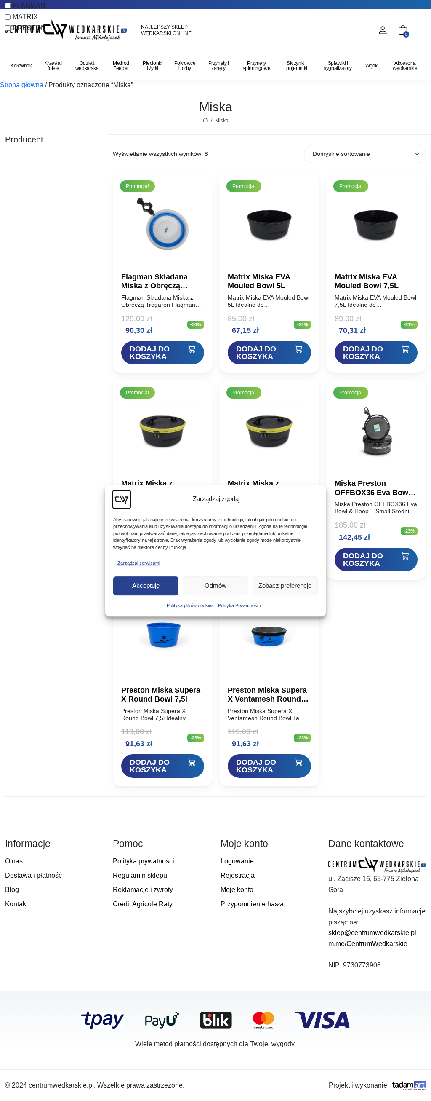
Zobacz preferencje (284, 585)
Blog (12, 889)
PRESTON (29, 28)
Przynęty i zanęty (218, 66)
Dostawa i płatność (33, 875)
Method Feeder (121, 66)
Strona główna (21, 84)
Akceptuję (146, 585)
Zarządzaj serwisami (138, 562)
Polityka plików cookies (190, 605)
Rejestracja (238, 875)
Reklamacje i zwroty (143, 889)
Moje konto (237, 889)
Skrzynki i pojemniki (296, 66)
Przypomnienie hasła (252, 904)
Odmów (215, 585)
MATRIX (25, 16)
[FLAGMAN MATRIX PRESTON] (54, 165)
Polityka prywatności (143, 861)
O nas (14, 861)
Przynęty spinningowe (257, 66)
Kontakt (16, 904)
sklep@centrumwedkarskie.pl (372, 932)
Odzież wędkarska (86, 66)
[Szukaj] (346, 30)
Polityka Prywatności (239, 605)
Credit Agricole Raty (143, 904)
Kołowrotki (22, 65)
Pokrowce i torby (185, 66)
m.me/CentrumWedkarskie (367, 943)
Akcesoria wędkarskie (405, 66)
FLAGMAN (29, 5)
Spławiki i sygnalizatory (338, 66)
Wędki (372, 65)
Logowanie (237, 861)
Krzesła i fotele (53, 66)
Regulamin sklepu (140, 875)
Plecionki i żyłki (152, 66)
